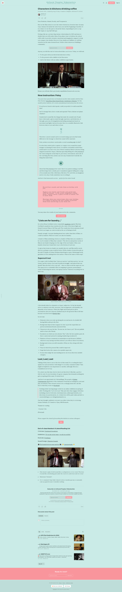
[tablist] (43, 516)
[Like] (39, 18)
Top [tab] (39, 531)
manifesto (68, 224)
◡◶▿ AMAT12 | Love (44, 554)
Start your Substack (57, 586)
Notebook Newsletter (51, 431)
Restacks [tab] (46, 515)
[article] (61, 538)
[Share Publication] (106, 3)
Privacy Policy (70, 501)
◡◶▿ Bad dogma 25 (43, 544)
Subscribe (111, 2)
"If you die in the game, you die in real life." (58, 434)
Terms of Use (67, 500)
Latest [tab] (42, 531)
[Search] (103, 3)
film (58, 313)
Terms (63, 583)
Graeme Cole (43, 13)
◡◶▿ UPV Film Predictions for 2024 (48, 535)
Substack (55, 589)
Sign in (118, 2)
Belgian (55, 313)
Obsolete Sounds (53, 441)
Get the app (67, 586)
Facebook (56, 385)
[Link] (36, 95)
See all (40, 563)
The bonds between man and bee (49, 444)
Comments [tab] (41, 515)
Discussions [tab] (47, 531)
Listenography (68, 444)
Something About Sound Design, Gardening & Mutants (61, 101)
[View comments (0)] (42, 18)
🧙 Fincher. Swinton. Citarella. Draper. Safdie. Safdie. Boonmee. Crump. (53, 537)
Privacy (60, 583)
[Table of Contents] (1, 296)
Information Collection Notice (60, 501)
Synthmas (48, 438)
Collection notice (69, 583)
